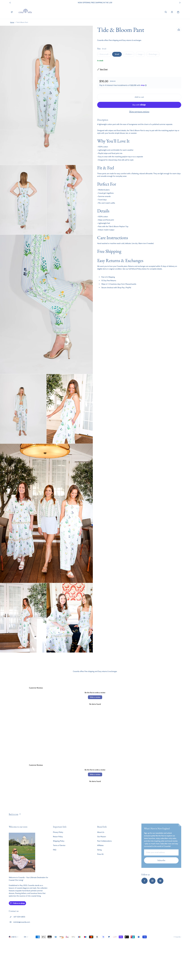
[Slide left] (10, 2)
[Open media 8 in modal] (46, 513)
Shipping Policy (58, 841)
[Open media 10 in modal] (70, 618)
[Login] (172, 12)
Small (117, 54)
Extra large (153, 54)
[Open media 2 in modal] (46, 95)
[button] (166, 12)
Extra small (104, 54)
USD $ (13, 937)
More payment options (139, 111)
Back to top (13, 814)
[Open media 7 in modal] (70, 409)
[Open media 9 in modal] (23, 618)
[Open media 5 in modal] (46, 304)
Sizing (99, 850)
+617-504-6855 (19, 917)
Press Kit (100, 854)
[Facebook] (144, 881)
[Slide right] (180, 2)
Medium (129, 54)
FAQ (54, 850)
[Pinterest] (160, 881)
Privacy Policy (58, 832)
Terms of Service (59, 845)
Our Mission (101, 837)
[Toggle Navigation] (12, 12)
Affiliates (100, 845)
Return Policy (58, 837)
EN (25, 937)
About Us (100, 832)
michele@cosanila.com (21, 922)
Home (12, 22)
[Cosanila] (25, 12)
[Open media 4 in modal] (70, 200)
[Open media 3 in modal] (23, 200)
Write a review (95, 697)
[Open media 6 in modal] (23, 409)
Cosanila (177, 937)
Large (140, 54)
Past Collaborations (104, 841)
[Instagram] (152, 881)
